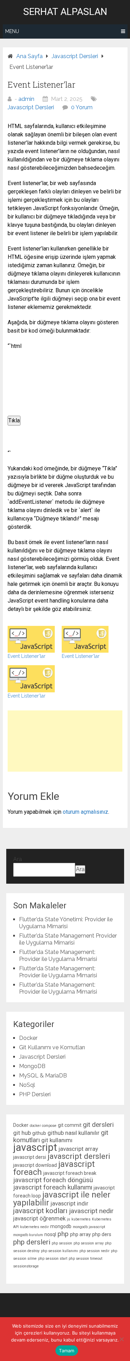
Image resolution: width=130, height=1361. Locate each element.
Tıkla (14, 420)
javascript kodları (40, 1211)
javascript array (78, 1148)
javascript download (35, 1165)
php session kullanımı (59, 1251)
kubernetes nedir (34, 1227)
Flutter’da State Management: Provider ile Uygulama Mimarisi (58, 955)
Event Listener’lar (26, 656)
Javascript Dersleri (31, 107)
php (63, 1234)
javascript (35, 1147)
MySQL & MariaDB (43, 1075)
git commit (69, 1125)
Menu (12, 31)
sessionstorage (26, 1266)
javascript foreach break (69, 1173)
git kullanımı (56, 1140)
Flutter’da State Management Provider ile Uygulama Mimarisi (68, 939)
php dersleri (31, 1242)
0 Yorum (82, 107)
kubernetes (80, 1219)
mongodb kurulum (28, 1235)
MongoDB (32, 1066)
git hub (22, 1132)
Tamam (66, 1350)
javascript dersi (29, 1157)
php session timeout (85, 1258)
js (68, 1219)
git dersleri (98, 1125)
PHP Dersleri (35, 1094)
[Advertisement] (65, 741)
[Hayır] (121, 1339)
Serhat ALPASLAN (65, 12)
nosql (50, 1234)
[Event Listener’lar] (31, 639)
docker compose (43, 1125)
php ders (101, 1234)
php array (80, 1234)
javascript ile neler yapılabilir (62, 1199)
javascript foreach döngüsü (53, 1180)
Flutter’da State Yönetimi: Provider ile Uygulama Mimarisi (66, 923)
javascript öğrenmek (39, 1218)
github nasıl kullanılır (73, 1132)
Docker (28, 1038)
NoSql (27, 1085)
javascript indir (69, 1203)
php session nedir (94, 1251)
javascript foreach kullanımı (52, 1187)
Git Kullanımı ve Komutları (52, 1047)
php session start (52, 1258)
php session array (88, 1243)
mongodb (60, 1226)
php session (62, 1243)
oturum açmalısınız (85, 812)
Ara (17, 859)
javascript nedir (91, 1211)
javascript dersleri (78, 1156)
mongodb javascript (89, 1227)
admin (26, 99)
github (39, 1133)
